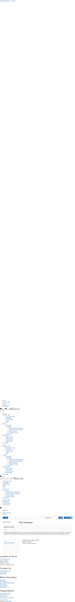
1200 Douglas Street (5, 559)
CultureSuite (8, 601)
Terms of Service (4, 585)
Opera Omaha (3, 596)
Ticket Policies (3, 587)
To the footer (12, 0)
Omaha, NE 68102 (4, 560)
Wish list (6, 510)
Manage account (7, 512)
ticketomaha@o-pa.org (5, 571)
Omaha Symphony (4, 594)
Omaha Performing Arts (5, 593)
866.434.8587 (3, 574)
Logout (4, 514)
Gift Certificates (3, 581)
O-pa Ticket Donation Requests (7, 582)
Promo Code (48, 517)
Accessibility (3, 580)
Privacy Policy (3, 584)
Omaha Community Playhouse (7, 597)
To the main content (4, 0)
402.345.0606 (3, 572)
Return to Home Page (9, 542)
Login (6, 517)
